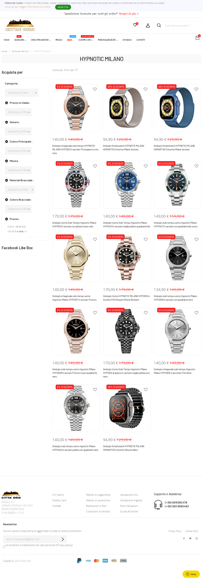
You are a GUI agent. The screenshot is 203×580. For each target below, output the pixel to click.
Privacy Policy (175, 531)
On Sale (70, 70)
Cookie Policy (191, 531)
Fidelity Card (59, 500)
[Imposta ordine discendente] (64, 69)
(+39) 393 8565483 (177, 506)
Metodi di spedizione (98, 500)
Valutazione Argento (131, 500)
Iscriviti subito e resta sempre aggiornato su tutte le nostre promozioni (42, 531)
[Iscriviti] (63, 539)
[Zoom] (81, 128)
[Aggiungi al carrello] (71, 128)
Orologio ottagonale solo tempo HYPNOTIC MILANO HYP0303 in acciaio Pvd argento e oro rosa (75, 149)
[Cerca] (159, 26)
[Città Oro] (20, 24)
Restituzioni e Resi (96, 506)
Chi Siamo (58, 495)
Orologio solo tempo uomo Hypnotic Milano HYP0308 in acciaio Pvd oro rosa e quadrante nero (74, 373)
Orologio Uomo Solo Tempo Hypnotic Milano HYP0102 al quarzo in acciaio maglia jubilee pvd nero (126, 373)
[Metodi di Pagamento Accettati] (101, 560)
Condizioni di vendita (98, 511)
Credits (7, 561)
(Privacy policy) (64, 545)
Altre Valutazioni (129, 506)
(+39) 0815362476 (176, 502)
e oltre (15, 231)
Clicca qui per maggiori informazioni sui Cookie (27, 6)
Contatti (56, 506)
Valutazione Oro (129, 495)
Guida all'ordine (129, 511)
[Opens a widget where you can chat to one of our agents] (191, 574)
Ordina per (57, 70)
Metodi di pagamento (98, 495)
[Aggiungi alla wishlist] (95, 89)
